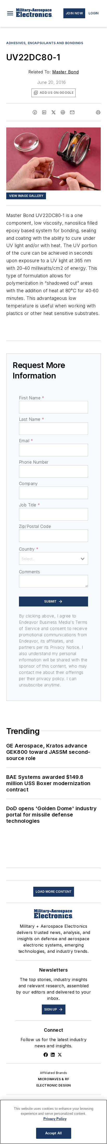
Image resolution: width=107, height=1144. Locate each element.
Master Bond (65, 71)
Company (28, 483)
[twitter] (53, 112)
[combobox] (53, 558)
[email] (72, 112)
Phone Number (34, 462)
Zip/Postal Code (35, 526)
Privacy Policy (54, 1119)
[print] (98, 112)
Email (26, 440)
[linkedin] (44, 112)
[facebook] (34, 112)
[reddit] (62, 112)
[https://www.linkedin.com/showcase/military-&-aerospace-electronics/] (52, 1054)
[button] (10, 13)
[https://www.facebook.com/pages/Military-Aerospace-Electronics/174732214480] (45, 1054)
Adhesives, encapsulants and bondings (44, 43)
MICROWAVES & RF (53, 1079)
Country (28, 549)
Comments (29, 571)
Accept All (53, 1133)
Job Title (29, 504)
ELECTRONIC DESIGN (53, 1085)
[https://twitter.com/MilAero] (59, 1054)
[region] (53, 1122)
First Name (31, 397)
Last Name (31, 419)
